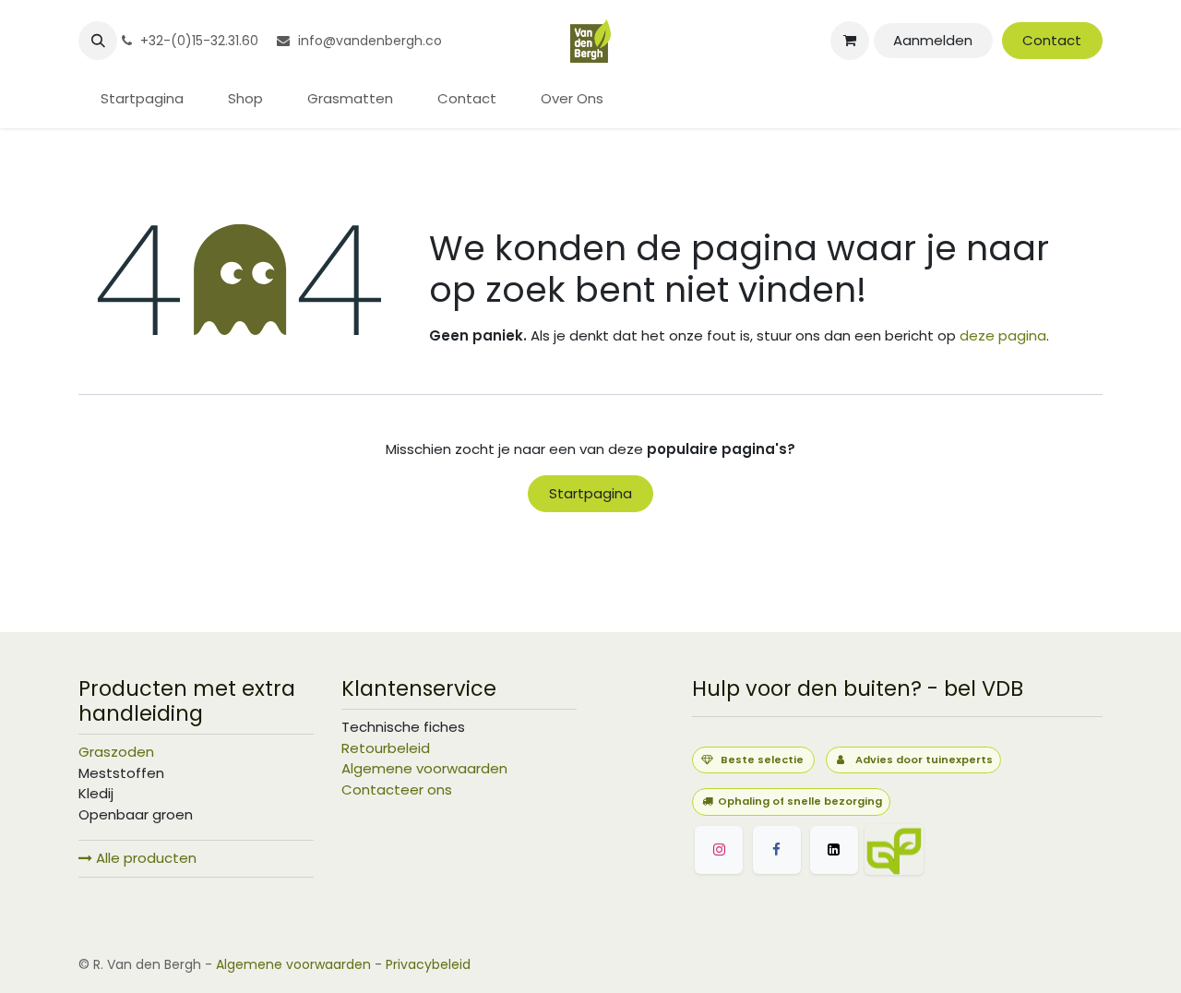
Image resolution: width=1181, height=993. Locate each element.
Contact (1051, 40)
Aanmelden (932, 40)
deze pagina (1003, 335)
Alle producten (144, 857)
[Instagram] (719, 850)
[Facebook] (777, 850)
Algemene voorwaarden (424, 768)
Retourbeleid (385, 748)
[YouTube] (983, 849)
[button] (97, 40)
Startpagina (590, 493)
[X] (834, 850)
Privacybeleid (428, 964)
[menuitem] (142, 99)
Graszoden (116, 751)
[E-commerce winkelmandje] (849, 40)
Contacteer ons (396, 789)
